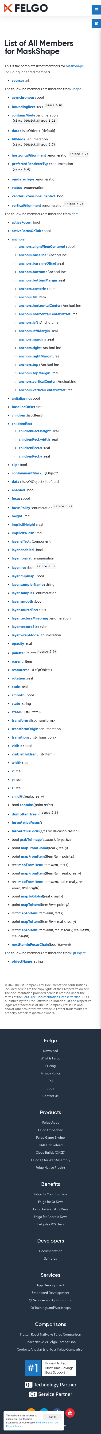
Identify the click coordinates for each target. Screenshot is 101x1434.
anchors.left (28, 322)
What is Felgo (50, 1058)
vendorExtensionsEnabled (33, 196)
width (16, 762)
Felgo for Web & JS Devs (50, 1209)
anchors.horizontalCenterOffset (44, 314)
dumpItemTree (24, 814)
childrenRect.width (34, 439)
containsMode (23, 115)
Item (74, 213)
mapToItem (30, 904)
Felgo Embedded (50, 1130)
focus (16, 498)
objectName (22, 961)
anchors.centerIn (32, 288)
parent (17, 661)
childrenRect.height (35, 430)
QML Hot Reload (50, 1145)
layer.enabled (23, 549)
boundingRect (23, 106)
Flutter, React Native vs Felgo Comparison (50, 1334)
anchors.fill (28, 297)
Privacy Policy (50, 1073)
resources (19, 669)
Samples (50, 1258)
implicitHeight (23, 524)
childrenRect (22, 423)
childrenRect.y (30, 456)
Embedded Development (50, 1292)
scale (16, 686)
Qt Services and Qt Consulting (50, 1300)
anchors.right (30, 347)
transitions (20, 737)
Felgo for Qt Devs (50, 1201)
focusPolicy (21, 507)
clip (15, 464)
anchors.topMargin (34, 373)
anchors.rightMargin (35, 356)
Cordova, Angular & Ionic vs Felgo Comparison (50, 1349)
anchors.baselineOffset (37, 263)
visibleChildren (24, 754)
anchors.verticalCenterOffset (42, 389)
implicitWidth (23, 532)
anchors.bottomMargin (38, 280)
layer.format (22, 558)
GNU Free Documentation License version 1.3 (54, 997)
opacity (18, 643)
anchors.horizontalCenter (40, 305)
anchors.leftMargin (34, 330)
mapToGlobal (32, 896)
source (17, 80)
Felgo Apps (50, 1122)
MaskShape (75, 66)
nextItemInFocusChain (30, 944)
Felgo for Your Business (50, 1194)
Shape (76, 88)
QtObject (78, 952)
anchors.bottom (32, 271)
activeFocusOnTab (26, 230)
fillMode (18, 139)
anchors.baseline (32, 254)
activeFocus (21, 222)
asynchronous (23, 97)
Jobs (50, 1088)
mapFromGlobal (34, 847)
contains (27, 804)
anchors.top (29, 364)
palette (17, 652)
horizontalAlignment (29, 155)
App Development (50, 1285)
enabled (18, 490)
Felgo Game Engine (50, 1137)
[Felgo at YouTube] (70, 1413)
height (17, 516)
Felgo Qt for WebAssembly (50, 1160)
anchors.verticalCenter (37, 381)
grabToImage (31, 839)
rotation (18, 678)
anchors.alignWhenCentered (42, 246)
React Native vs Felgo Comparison (51, 1342)
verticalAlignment (26, 205)
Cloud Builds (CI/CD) (50, 1152)
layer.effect (21, 541)
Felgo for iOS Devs (50, 1224)
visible (17, 745)
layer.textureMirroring (30, 618)
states (17, 711)
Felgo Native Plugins (50, 1167)
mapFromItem (33, 856)
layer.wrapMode (25, 635)
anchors (18, 239)
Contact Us (50, 1095)
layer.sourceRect (25, 609)
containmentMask (27, 473)
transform (20, 720)
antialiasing (21, 398)
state (16, 703)
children (18, 415)
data (15, 130)
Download (50, 1050)
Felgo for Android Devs (50, 1216)
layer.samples (23, 592)
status (17, 187)
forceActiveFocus (26, 822)
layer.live (19, 567)
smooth (18, 695)
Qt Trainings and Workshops (51, 1307)
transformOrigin (25, 728)
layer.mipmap (23, 576)
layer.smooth (22, 601)
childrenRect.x (30, 447)
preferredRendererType (31, 163)
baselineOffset (23, 406)
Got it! (52, 1416)
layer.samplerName (27, 584)
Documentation (50, 1251)
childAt (18, 796)
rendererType (23, 179)
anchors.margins (32, 339)
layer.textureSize (25, 626)
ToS (50, 1080)
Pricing (50, 1065)
